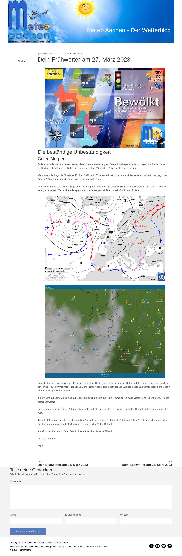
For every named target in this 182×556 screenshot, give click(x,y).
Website (124, 515)
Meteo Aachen (16, 547)
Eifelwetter (40, 547)
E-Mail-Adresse (73, 515)
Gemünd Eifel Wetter (75, 547)
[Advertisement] (60, 47)
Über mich (28, 547)
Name (13, 515)
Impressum (90, 547)
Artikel (79, 54)
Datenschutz (103, 547)
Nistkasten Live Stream (20, 550)
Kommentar (16, 481)
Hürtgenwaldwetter (55, 547)
